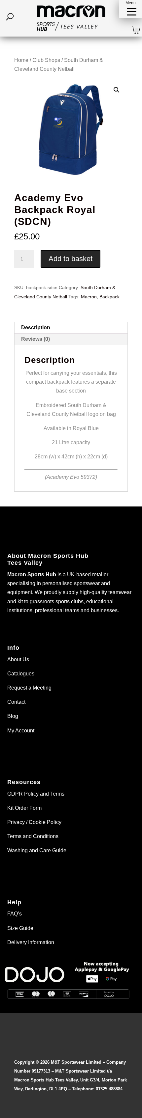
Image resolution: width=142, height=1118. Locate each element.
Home (21, 60)
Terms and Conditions (32, 836)
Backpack (109, 296)
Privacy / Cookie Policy (34, 822)
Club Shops (46, 60)
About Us (18, 659)
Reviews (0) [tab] (35, 339)
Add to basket (70, 259)
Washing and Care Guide (36, 850)
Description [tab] (35, 327)
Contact (16, 702)
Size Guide (20, 928)
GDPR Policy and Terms (35, 794)
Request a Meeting (29, 688)
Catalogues (20, 673)
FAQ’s (14, 913)
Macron (89, 296)
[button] (130, 9)
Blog (12, 716)
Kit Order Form (24, 808)
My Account (20, 730)
